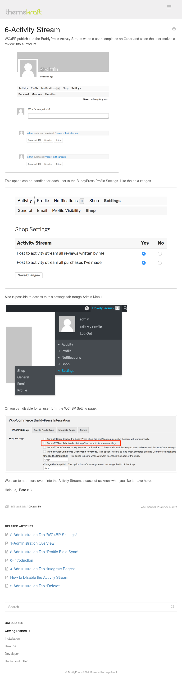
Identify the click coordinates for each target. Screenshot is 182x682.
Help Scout (111, 672)
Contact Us (34, 506)
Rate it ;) (25, 489)
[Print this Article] (174, 29)
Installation (12, 638)
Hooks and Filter (16, 661)
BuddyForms (75, 672)
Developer (12, 653)
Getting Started (16, 630)
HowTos (10, 646)
